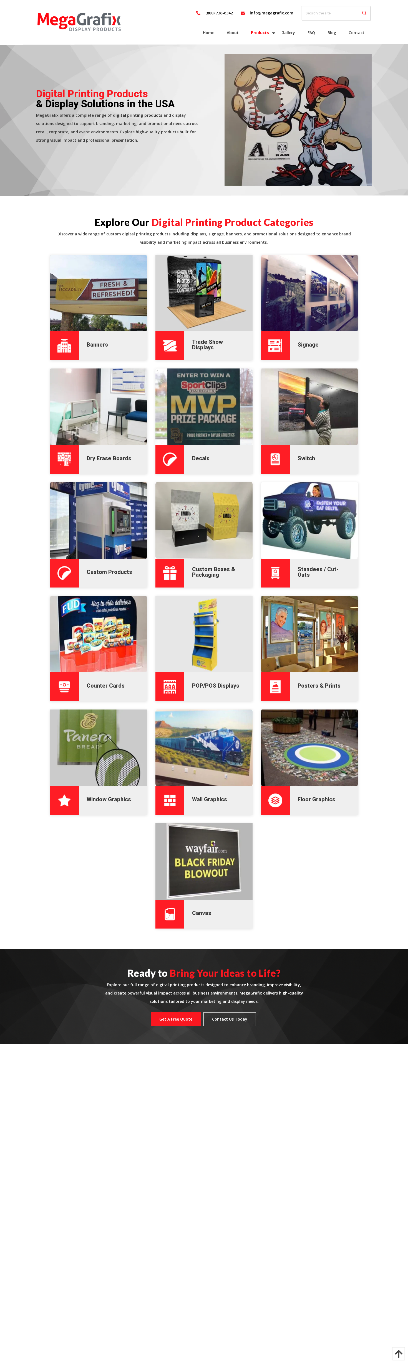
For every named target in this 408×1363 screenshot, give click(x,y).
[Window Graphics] (98, 748)
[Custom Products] (98, 520)
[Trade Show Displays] (204, 293)
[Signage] (309, 293)
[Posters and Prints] (309, 634)
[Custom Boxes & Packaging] (204, 520)
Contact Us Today (229, 1019)
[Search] (364, 13)
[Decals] (204, 406)
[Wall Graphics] (204, 748)
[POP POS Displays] (204, 634)
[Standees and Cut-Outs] (309, 520)
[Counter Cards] (98, 634)
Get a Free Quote (175, 1019)
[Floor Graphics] (309, 748)
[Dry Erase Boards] (98, 406)
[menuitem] (209, 33)
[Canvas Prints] (204, 861)
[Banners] (98, 293)
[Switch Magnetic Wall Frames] (309, 406)
